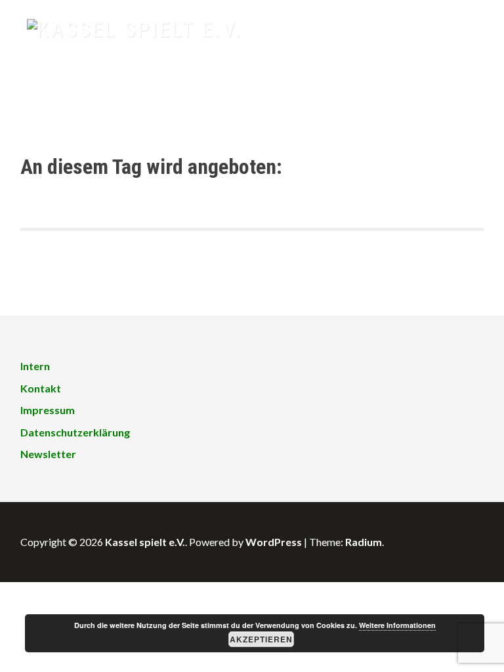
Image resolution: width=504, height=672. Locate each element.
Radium (363, 542)
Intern (35, 366)
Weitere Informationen (397, 625)
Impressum (47, 410)
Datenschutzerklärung (75, 432)
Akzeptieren (261, 639)
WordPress (273, 542)
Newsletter (48, 454)
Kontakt (40, 388)
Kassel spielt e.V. (145, 542)
